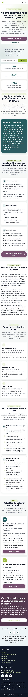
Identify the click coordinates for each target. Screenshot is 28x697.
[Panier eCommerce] (22, 2)
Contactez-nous (13, 620)
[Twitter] (14, 632)
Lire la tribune (13, 42)
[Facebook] (10, 632)
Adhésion (4, 658)
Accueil (3, 652)
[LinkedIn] (17, 632)
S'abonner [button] (22, 60)
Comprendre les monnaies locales (13, 254)
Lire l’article (13, 551)
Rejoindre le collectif (13, 38)
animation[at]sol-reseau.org (12, 672)
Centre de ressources (8, 661)
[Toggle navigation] (25, 2)
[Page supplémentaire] (10, 675)
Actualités (4, 656)
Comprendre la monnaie (8, 654)
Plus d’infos (13, 586)
